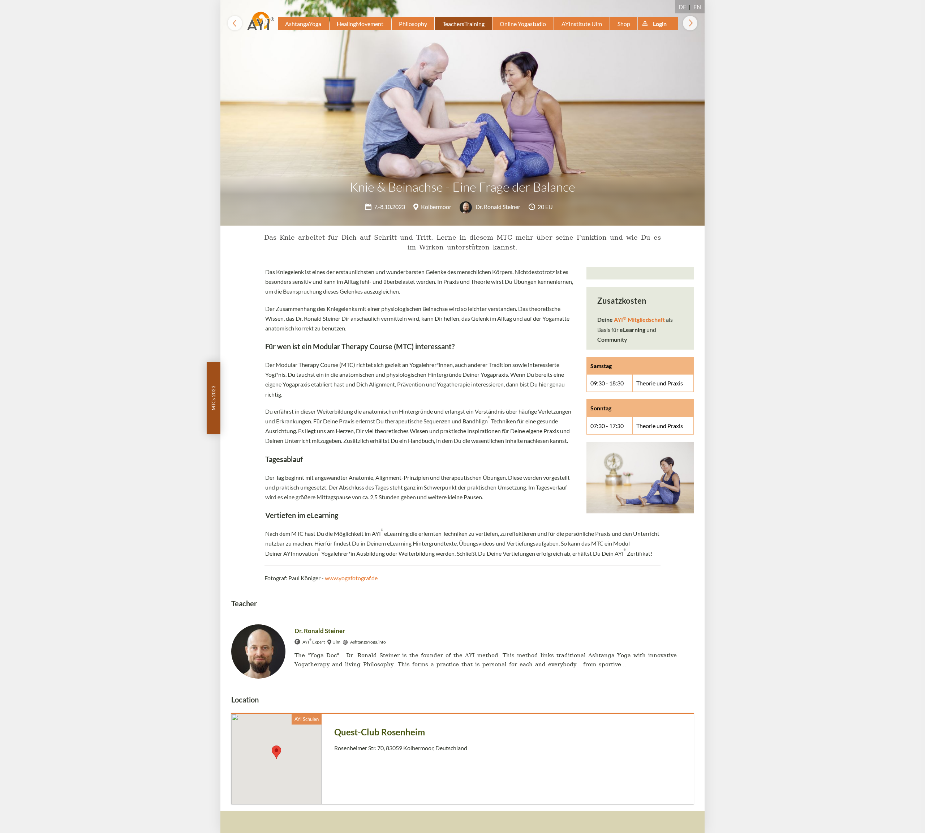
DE (682, 6)
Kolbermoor (436, 206)
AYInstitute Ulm (582, 23)
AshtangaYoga (303, 23)
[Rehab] (235, 23)
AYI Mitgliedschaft (639, 319)
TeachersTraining (464, 23)
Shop (624, 23)
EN (697, 6)
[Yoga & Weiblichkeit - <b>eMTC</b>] (690, 23)
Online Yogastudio (523, 23)
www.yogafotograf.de (351, 577)
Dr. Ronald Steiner (497, 206)
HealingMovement (360, 23)
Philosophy (413, 23)
